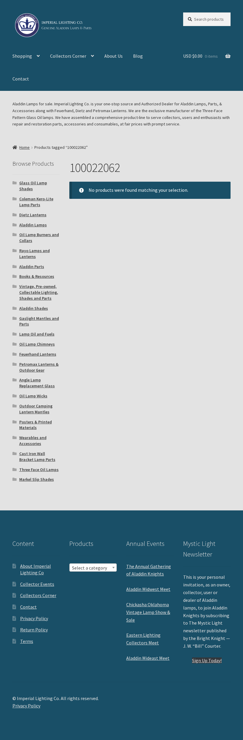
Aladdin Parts (31, 266)
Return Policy (34, 630)
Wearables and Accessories (33, 440)
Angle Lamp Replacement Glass (37, 382)
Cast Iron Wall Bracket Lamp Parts (37, 456)
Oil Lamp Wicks (33, 396)
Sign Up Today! (207, 660)
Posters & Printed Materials (35, 425)
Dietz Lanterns (33, 214)
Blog (138, 56)
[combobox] (93, 567)
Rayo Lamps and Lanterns (34, 253)
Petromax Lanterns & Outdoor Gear (39, 367)
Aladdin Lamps (33, 225)
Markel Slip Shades (36, 479)
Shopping (22, 56)
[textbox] (93, 568)
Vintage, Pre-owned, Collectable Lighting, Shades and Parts (38, 292)
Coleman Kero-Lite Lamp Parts (36, 201)
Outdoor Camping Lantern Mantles (35, 409)
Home (24, 147)
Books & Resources (36, 276)
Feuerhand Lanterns (37, 354)
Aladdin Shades (33, 308)
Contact (20, 79)
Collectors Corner (68, 56)
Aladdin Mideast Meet (148, 658)
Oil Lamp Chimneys (37, 344)
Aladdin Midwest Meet (148, 589)
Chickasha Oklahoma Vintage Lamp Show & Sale (148, 612)
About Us (113, 56)
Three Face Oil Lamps (39, 469)
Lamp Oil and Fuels (37, 334)
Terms (26, 641)
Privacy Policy (34, 618)
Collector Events (37, 584)
